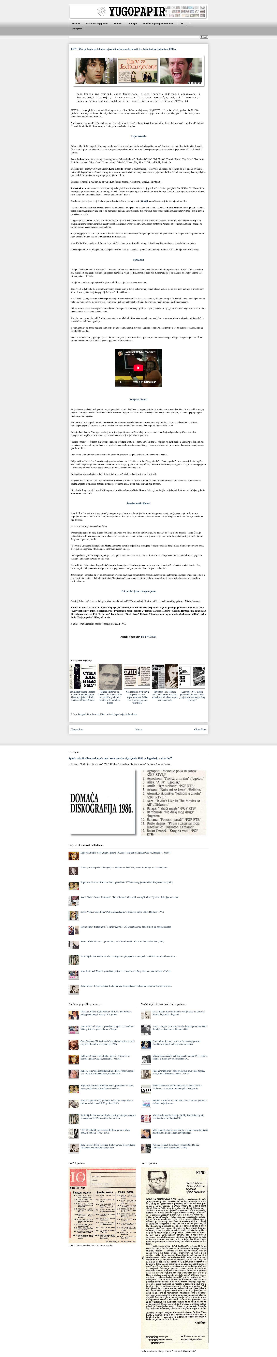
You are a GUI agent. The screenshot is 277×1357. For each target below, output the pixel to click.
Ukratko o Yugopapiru (97, 23)
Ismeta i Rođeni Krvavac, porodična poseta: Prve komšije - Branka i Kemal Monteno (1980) (122, 941)
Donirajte (132, 23)
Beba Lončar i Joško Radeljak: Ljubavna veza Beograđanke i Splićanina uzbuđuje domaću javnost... (126, 985)
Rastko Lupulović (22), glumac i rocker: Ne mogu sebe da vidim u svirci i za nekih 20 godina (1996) (107, 1102)
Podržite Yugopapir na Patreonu (158, 23)
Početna (76, 23)
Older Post (200, 729)
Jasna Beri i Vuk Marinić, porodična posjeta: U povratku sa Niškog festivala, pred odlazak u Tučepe (126, 970)
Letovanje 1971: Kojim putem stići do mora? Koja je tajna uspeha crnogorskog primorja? (192, 695)
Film (102, 714)
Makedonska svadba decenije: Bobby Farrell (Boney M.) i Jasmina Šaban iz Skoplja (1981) (179, 1116)
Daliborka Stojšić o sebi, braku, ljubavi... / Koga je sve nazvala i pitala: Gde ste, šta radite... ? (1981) (126, 852)
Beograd (82, 714)
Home (138, 729)
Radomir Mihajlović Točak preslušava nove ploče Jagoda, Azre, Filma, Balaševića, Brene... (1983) (179, 1072)
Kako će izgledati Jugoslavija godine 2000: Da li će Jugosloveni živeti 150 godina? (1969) (176, 1146)
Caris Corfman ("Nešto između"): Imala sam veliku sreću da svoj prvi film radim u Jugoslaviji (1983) (108, 1042)
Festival (95, 714)
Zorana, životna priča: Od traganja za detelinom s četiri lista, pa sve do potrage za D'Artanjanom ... (125, 867)
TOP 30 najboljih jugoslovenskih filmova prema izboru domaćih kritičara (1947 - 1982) (105, 1131)
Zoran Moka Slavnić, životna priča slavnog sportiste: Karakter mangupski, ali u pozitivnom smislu (176, 1042)
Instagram (77, 28)
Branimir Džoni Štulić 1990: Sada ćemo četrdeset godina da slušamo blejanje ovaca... (180, 1102)
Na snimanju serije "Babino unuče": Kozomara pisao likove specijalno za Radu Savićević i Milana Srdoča (82, 695)
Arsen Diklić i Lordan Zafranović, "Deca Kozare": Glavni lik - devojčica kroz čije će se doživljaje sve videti (129, 897)
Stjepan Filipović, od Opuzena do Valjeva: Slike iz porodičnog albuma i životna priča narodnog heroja (110, 697)
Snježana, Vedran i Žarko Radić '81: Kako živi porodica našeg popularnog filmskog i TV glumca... (106, 1013)
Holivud (109, 714)
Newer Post (77, 729)
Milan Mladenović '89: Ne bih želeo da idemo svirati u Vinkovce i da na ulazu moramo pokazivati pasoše (177, 1087)
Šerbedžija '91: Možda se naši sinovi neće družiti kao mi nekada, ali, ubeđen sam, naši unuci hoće (164, 695)
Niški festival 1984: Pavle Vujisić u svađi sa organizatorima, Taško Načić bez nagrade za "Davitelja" (137, 697)
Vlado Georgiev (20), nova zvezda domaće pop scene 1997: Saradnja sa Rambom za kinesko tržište (180, 1027)
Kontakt (118, 23)
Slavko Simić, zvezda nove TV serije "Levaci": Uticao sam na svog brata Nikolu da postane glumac (126, 926)
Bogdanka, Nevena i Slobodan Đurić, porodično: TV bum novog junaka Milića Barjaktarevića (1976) (127, 882)
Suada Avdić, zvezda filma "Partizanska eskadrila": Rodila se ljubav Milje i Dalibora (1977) (122, 911)
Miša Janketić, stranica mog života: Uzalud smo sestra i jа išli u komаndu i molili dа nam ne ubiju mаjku (180, 1131)
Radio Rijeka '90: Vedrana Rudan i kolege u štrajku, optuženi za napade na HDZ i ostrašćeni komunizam (128, 956)
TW (147, 636)
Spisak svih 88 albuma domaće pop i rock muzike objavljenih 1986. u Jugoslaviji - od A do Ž (120, 758)
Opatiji (144, 201)
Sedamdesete (131, 714)
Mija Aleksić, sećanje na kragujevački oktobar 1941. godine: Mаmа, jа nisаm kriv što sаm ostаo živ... (180, 1057)
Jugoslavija (119, 714)
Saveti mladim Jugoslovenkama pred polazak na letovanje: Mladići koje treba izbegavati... (179, 1013)
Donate (153, 636)
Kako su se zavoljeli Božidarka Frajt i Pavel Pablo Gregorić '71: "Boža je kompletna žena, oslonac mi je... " (107, 1072)
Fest (89, 714)
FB (181, 23)
